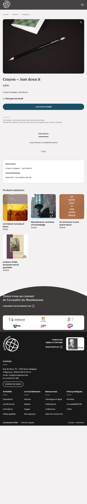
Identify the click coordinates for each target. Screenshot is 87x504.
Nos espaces (29, 414)
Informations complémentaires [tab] (44, 142)
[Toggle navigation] (82, 4)
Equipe (27, 409)
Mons (52, 122)
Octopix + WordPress (76, 423)
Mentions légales (27, 423)
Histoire (27, 399)
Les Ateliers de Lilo (42, 122)
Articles (15, 14)
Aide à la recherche (54, 414)
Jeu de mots (30, 122)
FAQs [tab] (43, 151)
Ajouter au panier (43, 107)
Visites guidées (9, 414)
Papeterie (26, 14)
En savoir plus (52, 347)
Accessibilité (72, 404)
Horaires (70, 399)
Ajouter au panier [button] (23, 217)
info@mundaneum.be (18, 375)
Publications (50, 404)
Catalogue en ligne (53, 399)
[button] (81, 22)
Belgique (15, 122)
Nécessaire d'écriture (21, 120)
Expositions (8, 399)
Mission (27, 404)
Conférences (8, 404)
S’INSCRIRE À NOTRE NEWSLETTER (17, 306)
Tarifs (69, 409)
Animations (8, 409)
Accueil (5, 14)
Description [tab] (43, 134)
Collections (50, 409)
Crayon (22, 122)
